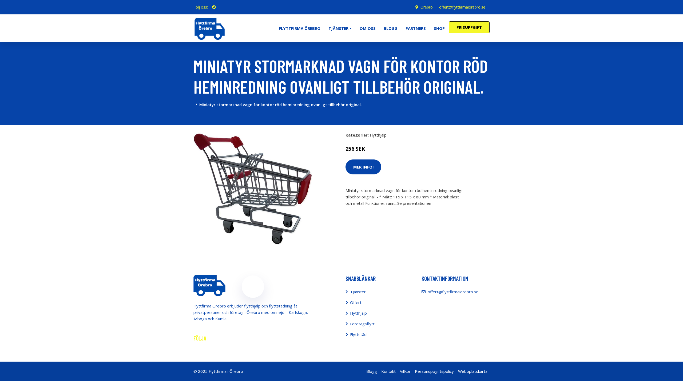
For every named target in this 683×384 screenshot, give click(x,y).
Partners (416, 28)
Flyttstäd (358, 334)
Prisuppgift (469, 27)
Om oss (368, 28)
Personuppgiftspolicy (434, 371)
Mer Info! (363, 167)
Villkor (405, 371)
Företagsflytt (362, 323)
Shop (439, 28)
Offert (356, 302)
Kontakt (388, 371)
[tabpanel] (252, 189)
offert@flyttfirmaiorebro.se (462, 7)
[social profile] (214, 7)
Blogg (391, 28)
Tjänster (358, 291)
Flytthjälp (378, 135)
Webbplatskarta (472, 371)
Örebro (426, 7)
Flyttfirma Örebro (299, 28)
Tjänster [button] (338, 28)
